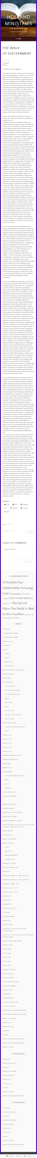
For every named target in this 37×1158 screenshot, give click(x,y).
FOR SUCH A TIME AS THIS (9, 792)
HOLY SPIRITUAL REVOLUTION (12, 690)
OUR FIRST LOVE (7, 603)
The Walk (9, 524)
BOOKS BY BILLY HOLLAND (9, 723)
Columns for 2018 (7, 743)
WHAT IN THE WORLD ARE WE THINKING (13, 1096)
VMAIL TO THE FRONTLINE (9, 1018)
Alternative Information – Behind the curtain (13, 670)
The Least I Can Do (9, 710)
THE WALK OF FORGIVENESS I (30, 531)
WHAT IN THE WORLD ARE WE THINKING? (13, 1039)
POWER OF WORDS (7, 924)
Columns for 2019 (7, 747)
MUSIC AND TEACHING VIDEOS (10, 867)
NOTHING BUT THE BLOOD (9, 908)
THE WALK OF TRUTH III (9, 530)
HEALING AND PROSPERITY (9, 804)
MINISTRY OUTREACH (8, 843)
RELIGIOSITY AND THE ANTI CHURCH (12, 941)
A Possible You (13, 582)
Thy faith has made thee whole (10, 1002)
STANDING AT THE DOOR (9, 969)
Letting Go (7, 698)
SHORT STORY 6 (6, 961)
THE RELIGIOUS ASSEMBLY (9, 986)
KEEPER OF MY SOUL (7, 831)
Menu (19, 38)
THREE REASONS (6, 994)
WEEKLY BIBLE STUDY (8, 1026)
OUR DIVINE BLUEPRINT (8, 916)
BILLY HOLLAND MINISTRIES (18, 17)
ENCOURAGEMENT (7, 772)
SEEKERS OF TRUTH (7, 945)
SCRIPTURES (8, 788)
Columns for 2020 (7, 751)
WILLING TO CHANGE (8, 1047)
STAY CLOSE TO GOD (8, 973)
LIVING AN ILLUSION (7, 835)
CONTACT (7, 653)
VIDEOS (7, 731)
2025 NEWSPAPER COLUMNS (10, 633)
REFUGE (7, 706)
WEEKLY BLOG (6, 1030)
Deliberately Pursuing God (9, 1063)
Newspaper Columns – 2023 (10, 888)
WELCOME (5, 1035)
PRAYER (6, 780)
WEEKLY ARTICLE (6, 1022)
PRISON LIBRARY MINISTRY (11, 855)
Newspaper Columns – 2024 (10, 892)
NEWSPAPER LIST (7, 896)
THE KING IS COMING (8, 977)
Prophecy (7, 657)
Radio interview (9, 662)
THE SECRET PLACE (7, 990)
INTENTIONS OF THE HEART (9, 816)
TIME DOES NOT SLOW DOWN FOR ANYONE (14, 1010)
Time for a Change (9, 719)
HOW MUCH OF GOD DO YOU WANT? (12, 812)
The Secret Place (6, 1083)
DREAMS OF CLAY (7, 767)
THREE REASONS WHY (8, 998)
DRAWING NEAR (6, 763)
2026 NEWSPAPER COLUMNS (10, 637)
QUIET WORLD (8, 702)
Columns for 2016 (7, 735)
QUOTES (7, 784)
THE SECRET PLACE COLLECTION (13, 715)
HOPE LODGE (8, 851)
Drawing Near (15, 594)
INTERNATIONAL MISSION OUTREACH (12, 820)
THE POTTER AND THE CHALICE (10, 982)
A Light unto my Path (7, 641)
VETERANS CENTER (10, 859)
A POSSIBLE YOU (6, 645)
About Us (4, 649)
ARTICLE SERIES (6, 678)
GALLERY (7, 847)
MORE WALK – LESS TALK (9, 863)
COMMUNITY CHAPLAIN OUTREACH (11, 755)
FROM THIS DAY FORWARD (9, 796)
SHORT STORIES (6, 949)
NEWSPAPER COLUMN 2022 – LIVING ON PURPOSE (15, 875)
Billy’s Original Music (7, 682)
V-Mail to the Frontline (8, 1091)
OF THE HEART (6, 912)
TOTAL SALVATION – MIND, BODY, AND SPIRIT (14, 1014)
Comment (27, 561)
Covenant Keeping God (10, 686)
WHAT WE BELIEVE (10, 666)
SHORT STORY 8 (6, 965)
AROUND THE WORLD (8, 674)
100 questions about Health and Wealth (15, 727)
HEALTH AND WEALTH (21, 598)
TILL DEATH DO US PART (8, 1006)
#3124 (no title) (6, 629)
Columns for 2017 (7, 739)
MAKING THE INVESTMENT (9, 839)
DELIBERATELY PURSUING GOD (10, 759)
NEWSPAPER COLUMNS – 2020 (10, 884)
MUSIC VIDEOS (6, 871)
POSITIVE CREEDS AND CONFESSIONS (14, 776)
